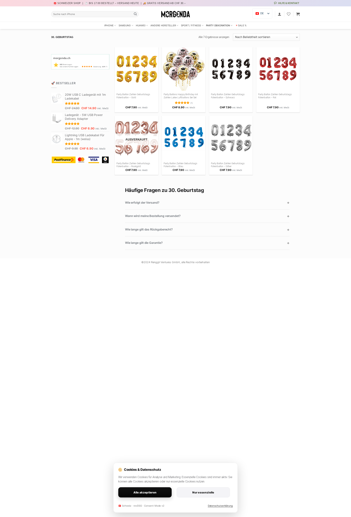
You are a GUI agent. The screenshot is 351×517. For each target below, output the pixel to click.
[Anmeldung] (279, 14)
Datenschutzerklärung (220, 505)
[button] (298, 14)
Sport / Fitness (191, 25)
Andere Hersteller (163, 25)
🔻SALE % (241, 25)
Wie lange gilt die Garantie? (144, 243)
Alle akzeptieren (145, 492)
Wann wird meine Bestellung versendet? (153, 216)
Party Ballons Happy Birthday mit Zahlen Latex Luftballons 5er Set (181, 96)
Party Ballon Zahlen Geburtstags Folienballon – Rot (275, 96)
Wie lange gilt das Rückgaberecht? (149, 229)
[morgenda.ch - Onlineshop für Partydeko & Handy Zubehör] (175, 14)
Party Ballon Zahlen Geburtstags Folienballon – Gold (133, 96)
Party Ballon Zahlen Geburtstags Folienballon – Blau (180, 165)
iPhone (109, 25)
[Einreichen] (135, 14)
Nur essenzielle (203, 492)
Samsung (125, 25)
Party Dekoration (218, 25)
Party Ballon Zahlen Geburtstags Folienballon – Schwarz (228, 96)
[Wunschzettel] (288, 14)
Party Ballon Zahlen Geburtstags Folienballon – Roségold (133, 165)
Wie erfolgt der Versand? (142, 202)
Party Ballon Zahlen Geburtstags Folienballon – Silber (228, 165)
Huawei (141, 25)
